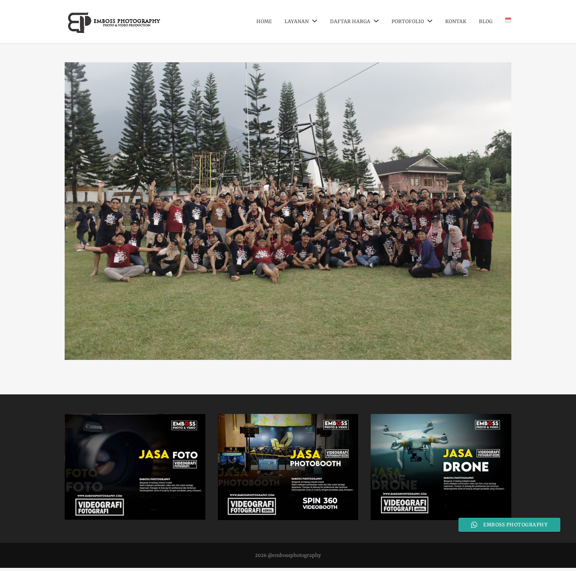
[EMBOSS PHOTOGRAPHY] (115, 30)
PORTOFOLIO (408, 21)
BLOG (486, 21)
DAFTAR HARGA (350, 21)
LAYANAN (297, 21)
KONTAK (455, 21)
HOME (264, 21)
